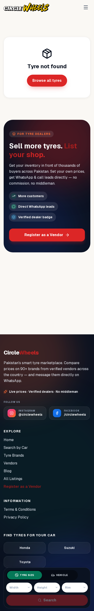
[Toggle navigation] (85, 7)
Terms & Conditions (20, 509)
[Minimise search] (84, 575)
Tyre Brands (14, 455)
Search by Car (16, 447)
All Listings (13, 478)
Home (9, 439)
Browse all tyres (47, 80)
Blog (7, 471)
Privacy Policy (16, 517)
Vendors (10, 463)
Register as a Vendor (43, 234)
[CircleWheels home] (26, 7)
